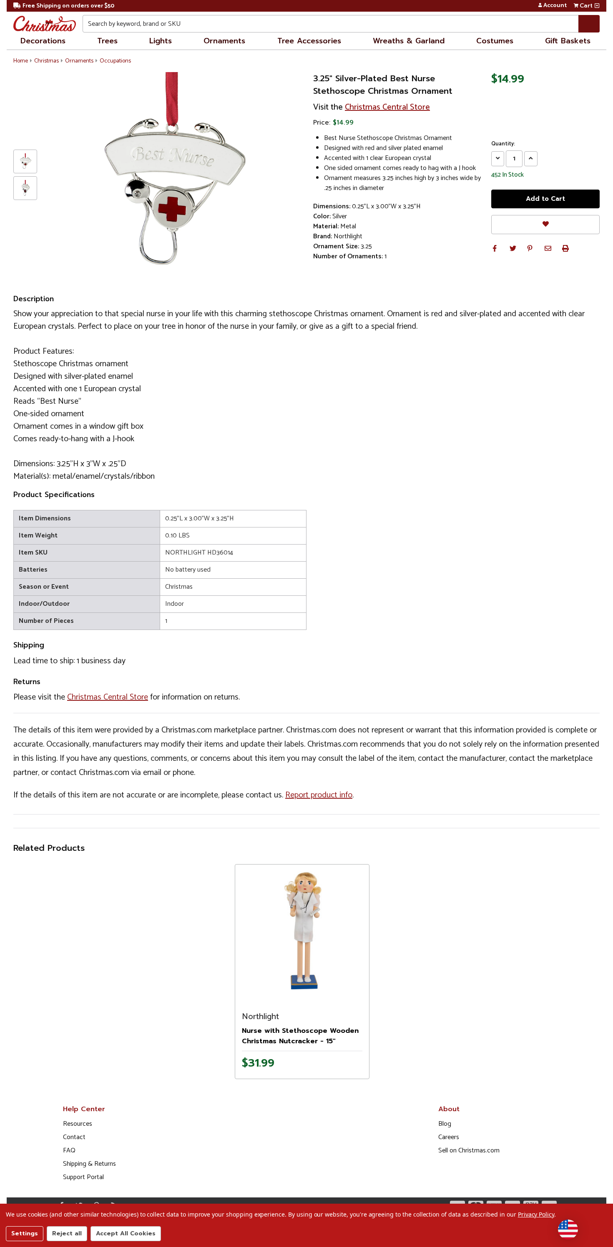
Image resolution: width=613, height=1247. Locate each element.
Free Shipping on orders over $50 (68, 6)
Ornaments (224, 41)
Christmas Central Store (387, 107)
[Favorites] (545, 224)
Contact (74, 1137)
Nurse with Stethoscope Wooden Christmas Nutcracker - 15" (300, 1035)
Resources (77, 1124)
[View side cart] (597, 5)
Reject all (67, 1233)
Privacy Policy (536, 1214)
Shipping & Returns (89, 1164)
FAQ (69, 1150)
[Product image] (302, 930)
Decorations (42, 41)
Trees (107, 41)
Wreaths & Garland (409, 41)
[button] (494, 248)
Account (555, 6)
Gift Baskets (567, 41)
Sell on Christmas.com (469, 1150)
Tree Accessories (309, 41)
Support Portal (83, 1177)
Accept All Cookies (126, 1233)
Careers (448, 1137)
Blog (444, 1124)
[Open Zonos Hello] (568, 1230)
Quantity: (503, 144)
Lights (160, 41)
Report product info (318, 795)
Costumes (494, 41)
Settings (24, 1233)
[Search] (589, 23)
